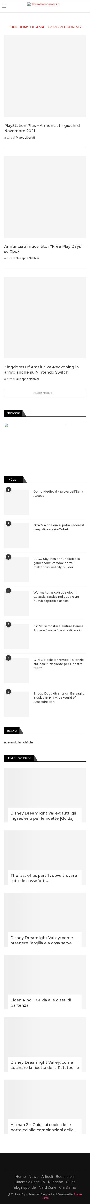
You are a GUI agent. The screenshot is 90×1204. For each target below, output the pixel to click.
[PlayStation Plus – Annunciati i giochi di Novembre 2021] (45, 76)
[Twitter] (39, 1161)
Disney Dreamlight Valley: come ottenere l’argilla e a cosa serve (41, 940)
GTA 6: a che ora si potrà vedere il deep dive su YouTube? (58, 527)
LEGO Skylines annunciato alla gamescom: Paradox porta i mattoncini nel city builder (56, 563)
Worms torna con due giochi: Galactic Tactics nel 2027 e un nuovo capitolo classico (56, 597)
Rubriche (55, 1182)
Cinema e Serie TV (30, 1182)
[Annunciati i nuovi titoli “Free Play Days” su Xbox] (45, 197)
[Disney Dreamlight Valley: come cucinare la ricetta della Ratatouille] (45, 1044)
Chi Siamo (67, 1187)
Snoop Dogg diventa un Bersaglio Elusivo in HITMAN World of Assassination (58, 698)
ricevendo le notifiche (18, 742)
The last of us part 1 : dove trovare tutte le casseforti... (43, 878)
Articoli (47, 1176)
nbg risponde (25, 1187)
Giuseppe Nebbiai (27, 258)
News (34, 1176)
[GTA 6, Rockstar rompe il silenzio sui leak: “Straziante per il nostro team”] (16, 670)
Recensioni (65, 1176)
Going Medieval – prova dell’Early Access (58, 494)
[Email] (56, 1161)
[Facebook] (34, 1161)
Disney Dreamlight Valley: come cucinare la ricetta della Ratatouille (44, 1065)
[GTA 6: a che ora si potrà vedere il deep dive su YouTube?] (16, 535)
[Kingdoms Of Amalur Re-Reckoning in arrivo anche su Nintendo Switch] (45, 317)
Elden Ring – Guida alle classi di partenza (40, 1003)
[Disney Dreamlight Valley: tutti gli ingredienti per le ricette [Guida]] (45, 795)
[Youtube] (50, 1161)
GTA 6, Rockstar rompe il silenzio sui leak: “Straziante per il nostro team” (58, 664)
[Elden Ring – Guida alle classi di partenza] (45, 982)
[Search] (86, 6)
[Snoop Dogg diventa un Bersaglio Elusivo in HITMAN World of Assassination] (16, 704)
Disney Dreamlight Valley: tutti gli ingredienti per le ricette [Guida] (43, 816)
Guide (71, 1182)
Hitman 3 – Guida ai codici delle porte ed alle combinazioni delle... (43, 1127)
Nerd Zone (47, 1187)
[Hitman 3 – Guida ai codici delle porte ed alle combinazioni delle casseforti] (45, 1107)
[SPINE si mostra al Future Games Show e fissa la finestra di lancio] (16, 636)
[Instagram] (45, 1161)
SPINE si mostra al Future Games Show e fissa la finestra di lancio (58, 628)
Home (20, 1176)
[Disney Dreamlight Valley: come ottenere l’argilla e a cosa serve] (45, 920)
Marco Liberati (25, 137)
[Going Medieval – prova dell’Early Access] (16, 502)
